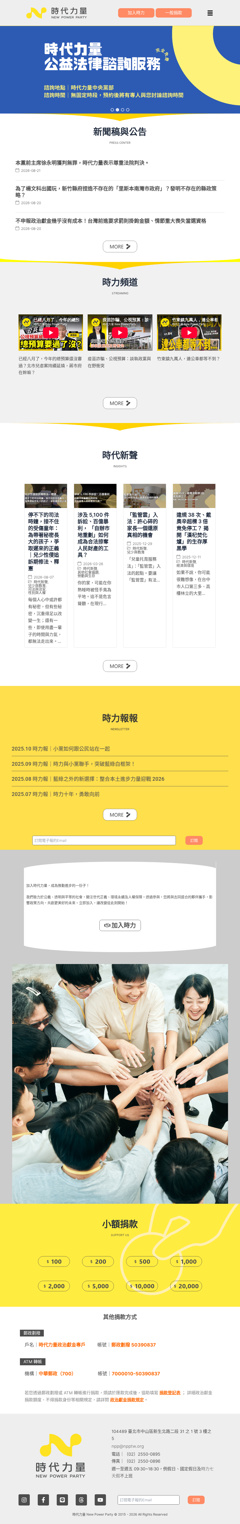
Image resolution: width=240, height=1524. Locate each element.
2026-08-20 (31, 203)
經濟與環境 (185, 565)
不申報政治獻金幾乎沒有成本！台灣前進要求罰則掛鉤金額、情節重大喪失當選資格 (110, 221)
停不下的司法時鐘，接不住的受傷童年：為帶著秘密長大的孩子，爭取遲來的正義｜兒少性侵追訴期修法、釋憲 (43, 541)
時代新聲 (41, 582)
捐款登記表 (169, 1392)
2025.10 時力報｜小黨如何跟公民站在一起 (61, 749)
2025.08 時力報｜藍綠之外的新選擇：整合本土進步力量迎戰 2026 (88, 779)
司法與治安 (37, 589)
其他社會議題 (88, 572)
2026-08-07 (44, 577)
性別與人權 (37, 592)
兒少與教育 (37, 585)
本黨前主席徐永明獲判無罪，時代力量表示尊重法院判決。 (82, 163)
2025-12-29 (142, 543)
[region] (120, 69)
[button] (210, 13)
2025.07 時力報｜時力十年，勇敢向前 (56, 794)
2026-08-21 (31, 170)
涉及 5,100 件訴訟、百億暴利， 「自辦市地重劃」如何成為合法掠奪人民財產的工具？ (94, 535)
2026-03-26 (93, 564)
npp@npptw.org (128, 1446)
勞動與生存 (86, 576)
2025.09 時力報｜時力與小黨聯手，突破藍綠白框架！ (74, 764)
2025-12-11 (191, 557)
